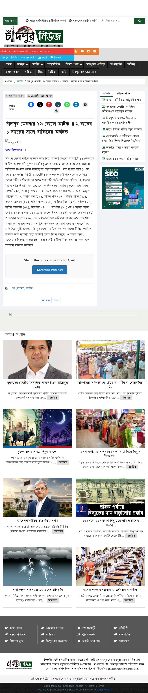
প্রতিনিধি (123, 628)
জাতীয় (36, 64)
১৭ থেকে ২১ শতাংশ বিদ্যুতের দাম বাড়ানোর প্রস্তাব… (110, 523)
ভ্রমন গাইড (124, 635)
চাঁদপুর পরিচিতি (10, 58)
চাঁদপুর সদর (18, 288)
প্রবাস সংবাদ (12, 72)
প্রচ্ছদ (9, 64)
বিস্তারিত (53, 398)
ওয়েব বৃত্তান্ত (16, 628)
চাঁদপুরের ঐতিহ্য (95, 64)
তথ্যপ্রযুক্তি (116, 64)
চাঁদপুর (21, 64)
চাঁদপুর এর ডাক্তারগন (84, 72)
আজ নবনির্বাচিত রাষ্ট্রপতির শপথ (40, 21)
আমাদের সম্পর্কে (55, 628)
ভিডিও (57, 58)
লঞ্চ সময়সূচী (27, 58)
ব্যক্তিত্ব (131, 64)
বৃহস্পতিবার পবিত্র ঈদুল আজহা (123, 129)
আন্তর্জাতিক (53, 64)
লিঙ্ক (40, 72)
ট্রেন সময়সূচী (88, 635)
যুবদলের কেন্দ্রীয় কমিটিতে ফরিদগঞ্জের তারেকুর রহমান (95, 21)
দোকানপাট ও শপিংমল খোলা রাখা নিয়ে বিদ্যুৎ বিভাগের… (110, 454)
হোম (9, 81)
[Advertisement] (65, 8)
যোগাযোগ (124, 641)
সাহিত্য (28, 72)
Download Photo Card (51, 270)
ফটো (44, 58)
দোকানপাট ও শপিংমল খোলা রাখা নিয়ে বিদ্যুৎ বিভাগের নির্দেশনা (121, 138)
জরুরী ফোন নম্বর (91, 641)
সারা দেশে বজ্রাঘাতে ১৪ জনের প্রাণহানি (37, 589)
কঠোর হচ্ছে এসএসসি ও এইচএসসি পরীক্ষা (110, 589)
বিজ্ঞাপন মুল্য (16, 641)
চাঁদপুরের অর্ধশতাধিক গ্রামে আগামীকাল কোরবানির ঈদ (119, 120)
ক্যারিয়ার (50, 635)
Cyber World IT (104, 689)
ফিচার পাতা (72, 64)
